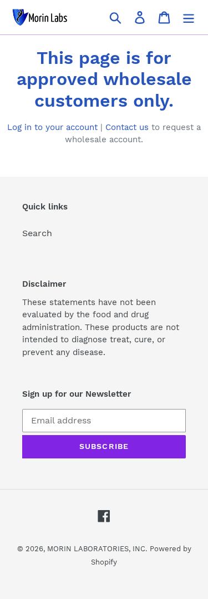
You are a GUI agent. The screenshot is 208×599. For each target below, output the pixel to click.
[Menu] (188, 17)
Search (37, 233)
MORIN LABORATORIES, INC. (97, 549)
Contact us (127, 127)
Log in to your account (52, 127)
